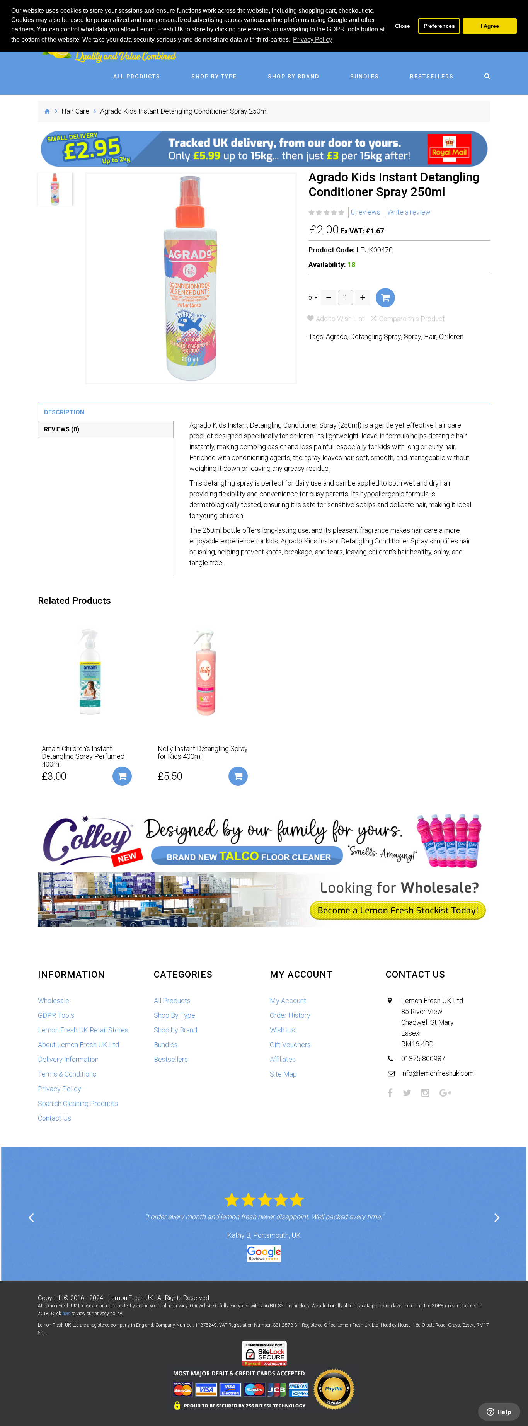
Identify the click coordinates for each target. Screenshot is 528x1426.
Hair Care (75, 111)
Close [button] (402, 26)
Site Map (283, 1074)
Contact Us (54, 1118)
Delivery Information (68, 1059)
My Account (288, 1001)
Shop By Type (214, 76)
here (66, 1313)
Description (64, 412)
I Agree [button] (490, 26)
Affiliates (283, 1059)
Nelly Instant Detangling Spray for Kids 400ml (203, 752)
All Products (136, 76)
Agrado (336, 336)
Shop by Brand (293, 76)
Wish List (283, 1030)
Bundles (364, 76)
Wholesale (53, 1001)
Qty (312, 298)
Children (451, 336)
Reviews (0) (61, 429)
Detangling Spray (375, 336)
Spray (412, 336)
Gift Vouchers (290, 1045)
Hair (430, 336)
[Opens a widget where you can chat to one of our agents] (499, 1412)
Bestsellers (432, 76)
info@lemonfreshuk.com (437, 1073)
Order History (290, 1015)
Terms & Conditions (67, 1074)
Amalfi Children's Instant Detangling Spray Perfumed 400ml (83, 756)
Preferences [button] (439, 26)
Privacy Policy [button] (312, 39)
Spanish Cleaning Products (78, 1103)
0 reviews (365, 212)
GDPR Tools (56, 1015)
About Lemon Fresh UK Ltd (78, 1045)
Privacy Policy (59, 1089)
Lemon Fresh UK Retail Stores (83, 1030)
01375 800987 (423, 1059)
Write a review (409, 212)
